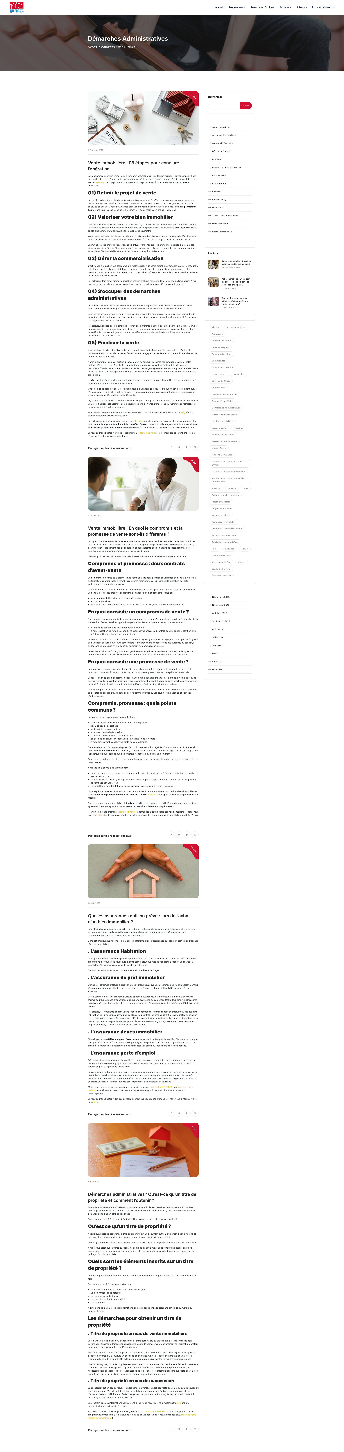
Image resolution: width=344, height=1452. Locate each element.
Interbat (216, 191)
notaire (232, 488)
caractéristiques (220, 347)
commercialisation (221, 354)
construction (218, 374)
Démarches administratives (226, 167)
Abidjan (215, 327)
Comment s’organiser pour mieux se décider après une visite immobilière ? (235, 301)
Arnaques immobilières (224, 135)
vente (245, 548)
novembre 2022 (221, 605)
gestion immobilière (222, 421)
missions (216, 488)
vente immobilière (221, 555)
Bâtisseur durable (221, 151)
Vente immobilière (222, 231)
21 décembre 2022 (230, 288)
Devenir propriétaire (222, 401)
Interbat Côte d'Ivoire (223, 434)
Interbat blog (219, 199)
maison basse (219, 448)
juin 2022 (217, 645)
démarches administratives (118, 46)
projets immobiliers (222, 508)
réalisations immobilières (225, 542)
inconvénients (219, 428)
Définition (217, 159)
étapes (242, 562)
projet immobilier (221, 501)
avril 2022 (217, 661)
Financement (219, 183)
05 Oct (193, 96)
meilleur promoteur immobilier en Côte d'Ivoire (230, 480)
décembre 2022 (221, 597)
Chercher (245, 105)
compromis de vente (223, 367)
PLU (245, 488)
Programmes (236, 7)
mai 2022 (217, 653)
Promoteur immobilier (224, 522)
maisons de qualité (222, 454)
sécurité (229, 548)
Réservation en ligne (262, 7)
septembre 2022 (221, 621)
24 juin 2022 (94, 903)
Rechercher (215, 96)
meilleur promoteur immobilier (228, 471)
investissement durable (224, 441)
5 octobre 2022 (95, 150)
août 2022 (217, 629)
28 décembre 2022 (231, 268)
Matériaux (217, 207)
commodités (218, 360)
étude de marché (221, 569)
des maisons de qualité (224, 394)
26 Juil (193, 461)
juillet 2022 (218, 637)
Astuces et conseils (222, 143)
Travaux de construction (225, 215)
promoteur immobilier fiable (227, 528)
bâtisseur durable (221, 340)
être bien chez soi (221, 575)
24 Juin (193, 849)
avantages (217, 334)
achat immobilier (236, 327)
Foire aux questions (323, 7)
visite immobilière (221, 562)
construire (238, 374)
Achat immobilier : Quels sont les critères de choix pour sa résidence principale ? (236, 282)
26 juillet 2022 (95, 515)
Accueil (219, 7)
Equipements (219, 175)
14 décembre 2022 (230, 308)
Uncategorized (220, 223)
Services (284, 7)
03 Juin (193, 1127)
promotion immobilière (224, 535)
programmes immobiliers (225, 495)
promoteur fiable (221, 515)
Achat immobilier (221, 127)
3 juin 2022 (93, 1181)
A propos (302, 7)
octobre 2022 (219, 613)
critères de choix (221, 381)
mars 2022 (217, 669)
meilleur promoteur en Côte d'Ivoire (227, 463)
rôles (215, 548)
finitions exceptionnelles (224, 414)
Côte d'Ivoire (218, 387)
